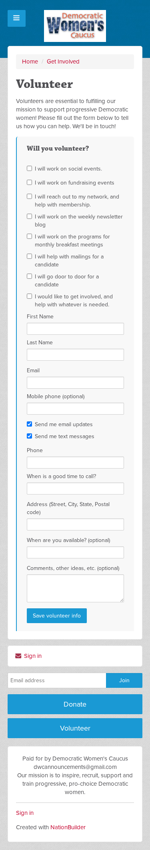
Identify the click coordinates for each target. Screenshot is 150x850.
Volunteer (75, 728)
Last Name (40, 342)
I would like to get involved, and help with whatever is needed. (74, 300)
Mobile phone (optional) (55, 396)
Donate (75, 704)
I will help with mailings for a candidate (69, 260)
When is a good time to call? (61, 476)
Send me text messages (64, 436)
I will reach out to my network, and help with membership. (77, 200)
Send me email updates (64, 424)
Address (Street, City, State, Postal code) (68, 508)
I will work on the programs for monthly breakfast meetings (72, 240)
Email (33, 370)
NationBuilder (68, 827)
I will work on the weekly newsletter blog (79, 220)
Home (30, 61)
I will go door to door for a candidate (67, 280)
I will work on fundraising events (74, 182)
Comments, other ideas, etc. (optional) (73, 568)
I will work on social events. (68, 168)
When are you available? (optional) (68, 540)
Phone (35, 450)
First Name (40, 316)
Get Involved (63, 61)
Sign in (32, 655)
